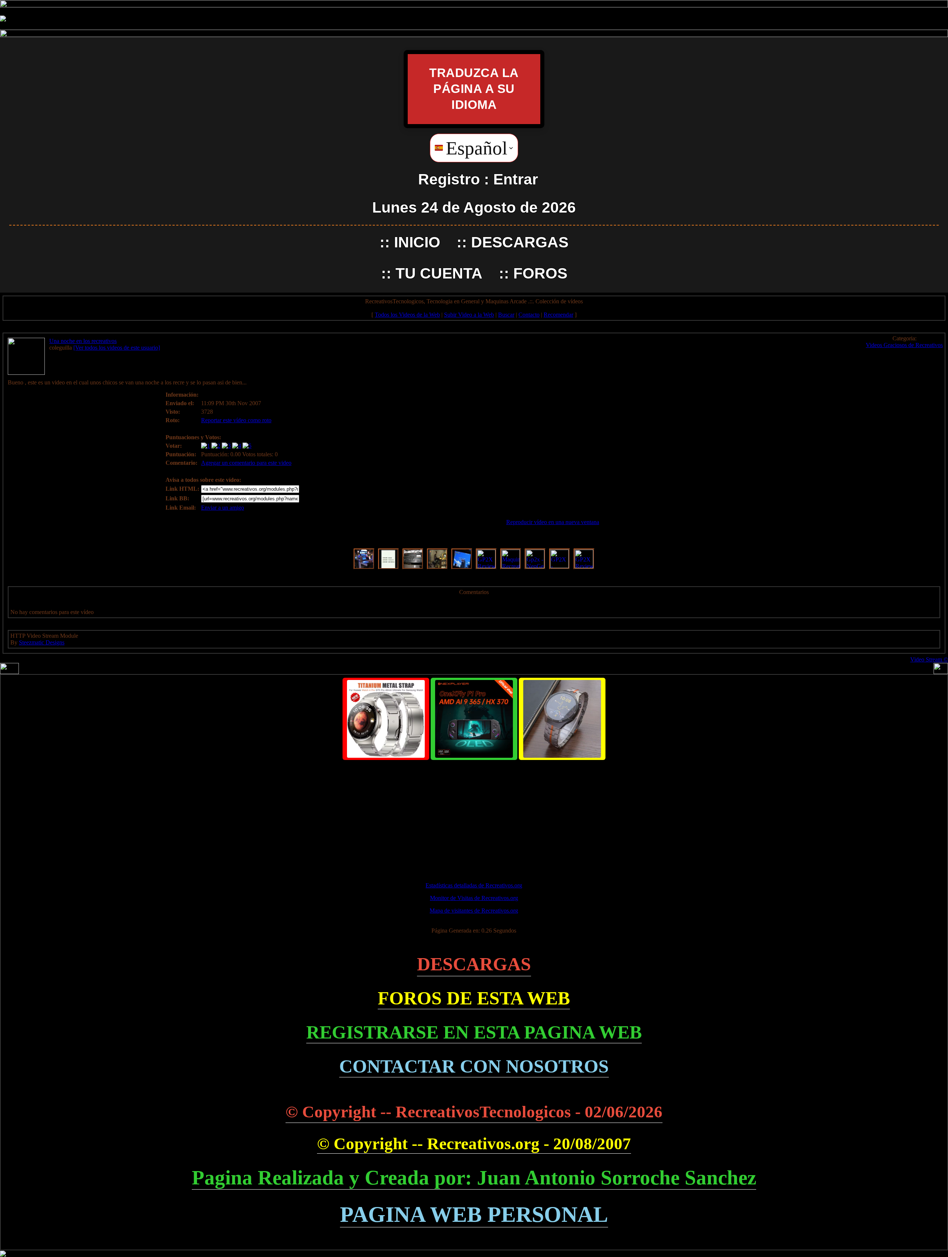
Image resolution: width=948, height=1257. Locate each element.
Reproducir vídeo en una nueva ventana (552, 522)
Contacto (529, 314)
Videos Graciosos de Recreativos (904, 345)
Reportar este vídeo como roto (236, 420)
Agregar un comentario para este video (246, 463)
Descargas (519, 242)
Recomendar (558, 314)
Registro (449, 179)
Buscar (506, 314)
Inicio (417, 242)
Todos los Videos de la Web (407, 314)
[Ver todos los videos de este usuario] (116, 347)
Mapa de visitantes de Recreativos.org (474, 910)
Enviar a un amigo (222, 507)
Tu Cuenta (439, 273)
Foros (540, 273)
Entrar (515, 179)
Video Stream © (929, 659)
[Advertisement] (474, 818)
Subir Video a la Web (469, 314)
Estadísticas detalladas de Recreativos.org (473, 885)
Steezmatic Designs (41, 642)
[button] (474, 148)
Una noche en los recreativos (83, 341)
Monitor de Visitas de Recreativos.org (474, 898)
